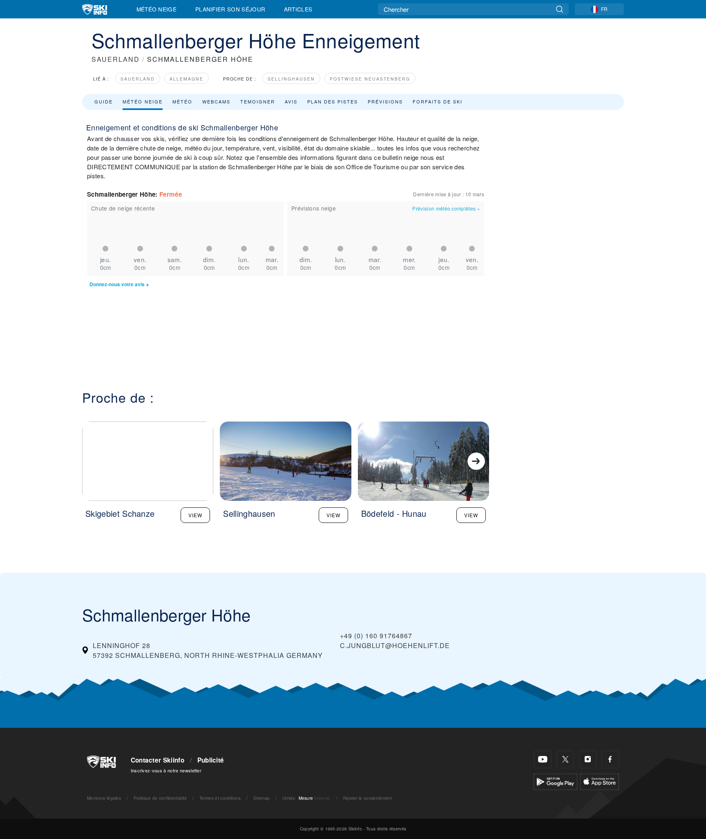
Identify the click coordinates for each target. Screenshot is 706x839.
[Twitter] (565, 759)
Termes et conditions (220, 798)
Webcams (216, 101)
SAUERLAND (116, 59)
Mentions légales (104, 798)
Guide (103, 101)
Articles (298, 9)
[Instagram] (588, 759)
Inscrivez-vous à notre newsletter (166, 770)
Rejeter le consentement (367, 798)
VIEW (195, 514)
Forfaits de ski (437, 101)
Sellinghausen (291, 79)
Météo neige (143, 101)
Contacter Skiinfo (157, 760)
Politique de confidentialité (160, 798)
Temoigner (257, 101)
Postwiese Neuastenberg (370, 79)
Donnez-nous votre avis (117, 284)
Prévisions (385, 101)
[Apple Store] (599, 780)
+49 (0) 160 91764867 (376, 635)
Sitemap (261, 798)
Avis (291, 101)
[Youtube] (543, 759)
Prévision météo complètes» (446, 208)
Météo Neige (156, 9)
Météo (182, 101)
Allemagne (186, 79)
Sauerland (138, 79)
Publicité (210, 760)
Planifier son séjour (230, 9)
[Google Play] (555, 780)
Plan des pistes (332, 101)
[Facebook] (610, 759)
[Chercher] (559, 9)
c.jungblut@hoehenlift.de (395, 645)
